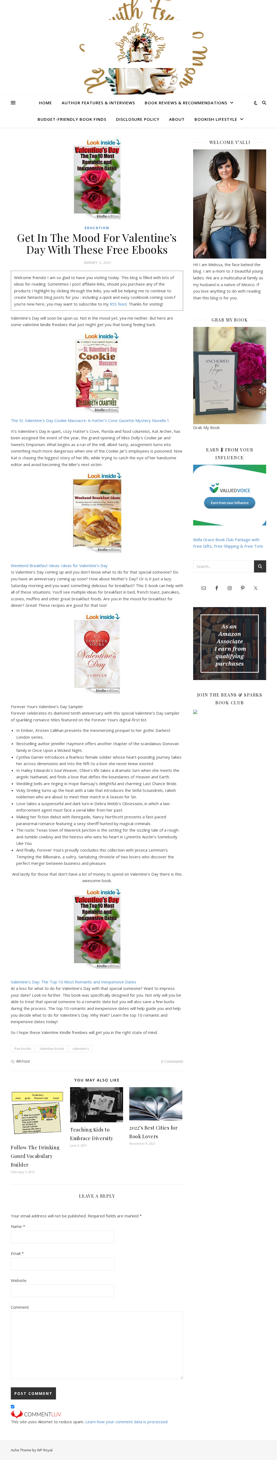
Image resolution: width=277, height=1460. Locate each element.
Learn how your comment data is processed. (126, 1421)
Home (45, 102)
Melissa (23, 1061)
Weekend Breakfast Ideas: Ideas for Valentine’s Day (59, 565)
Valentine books (51, 1048)
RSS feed (118, 304)
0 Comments (172, 1061)
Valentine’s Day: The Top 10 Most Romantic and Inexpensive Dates (73, 982)
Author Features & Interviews (98, 102)
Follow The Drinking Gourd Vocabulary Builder (35, 1156)
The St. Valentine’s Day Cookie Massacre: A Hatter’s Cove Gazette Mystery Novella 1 (90, 420)
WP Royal (44, 1450)
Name (18, 1226)
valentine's (80, 1048)
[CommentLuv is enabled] (97, 1414)
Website (19, 1280)
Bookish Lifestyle (215, 119)
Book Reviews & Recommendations (186, 102)
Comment (20, 1307)
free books (22, 1048)
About (177, 119)
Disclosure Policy (137, 119)
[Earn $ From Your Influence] (229, 495)
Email (17, 1253)
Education (97, 228)
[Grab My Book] (229, 375)
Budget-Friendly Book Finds (72, 119)
